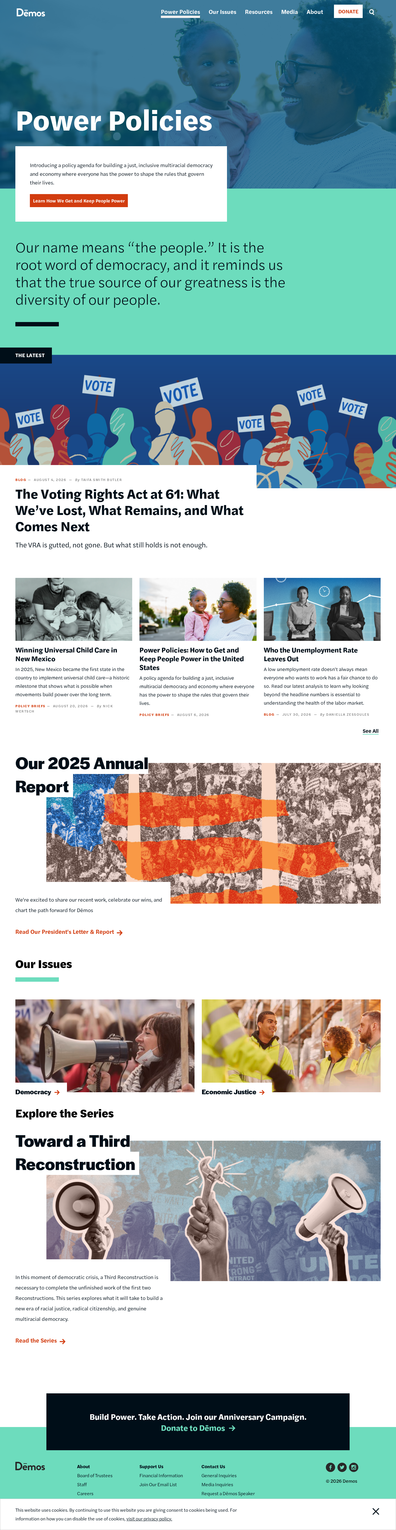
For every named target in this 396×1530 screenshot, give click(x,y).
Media (289, 11)
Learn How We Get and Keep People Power (79, 200)
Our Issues (222, 11)
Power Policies (180, 11)
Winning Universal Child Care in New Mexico (66, 654)
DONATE (348, 11)
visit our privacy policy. (149, 1518)
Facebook (330, 1467)
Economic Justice (229, 1091)
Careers (85, 1493)
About (315, 11)
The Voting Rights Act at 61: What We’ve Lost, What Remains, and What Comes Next (129, 509)
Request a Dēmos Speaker (228, 1493)
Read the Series (36, 1340)
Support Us (151, 1466)
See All (371, 730)
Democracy (33, 1091)
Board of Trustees (94, 1475)
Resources (259, 11)
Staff (82, 1484)
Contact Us (213, 1466)
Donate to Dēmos (193, 1427)
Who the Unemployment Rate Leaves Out (311, 654)
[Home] (30, 19)
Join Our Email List (158, 1484)
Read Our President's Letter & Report (64, 931)
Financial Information (161, 1475)
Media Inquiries (217, 1484)
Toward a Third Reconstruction (75, 1151)
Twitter (342, 1467)
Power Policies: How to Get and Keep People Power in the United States (191, 658)
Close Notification (369, 1514)
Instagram (353, 1467)
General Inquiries (219, 1475)
